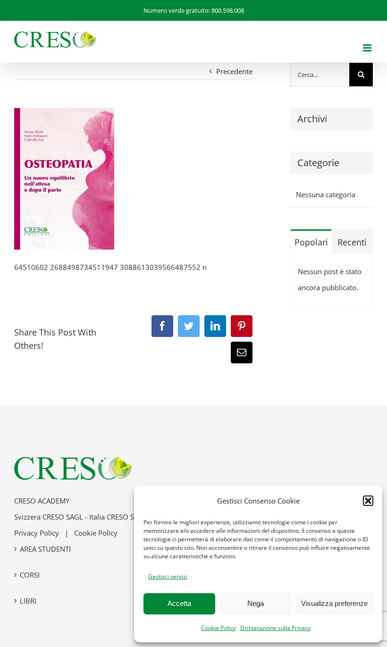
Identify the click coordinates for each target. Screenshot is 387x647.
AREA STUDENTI (45, 549)
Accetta (179, 603)
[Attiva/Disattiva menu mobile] (368, 48)
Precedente (234, 71)
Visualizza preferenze (334, 603)
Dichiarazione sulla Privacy (275, 628)
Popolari (311, 242)
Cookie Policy (218, 628)
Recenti (352, 242)
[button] (368, 500)
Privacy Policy (36, 533)
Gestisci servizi (167, 576)
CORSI (30, 575)
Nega (255, 603)
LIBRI (28, 600)
